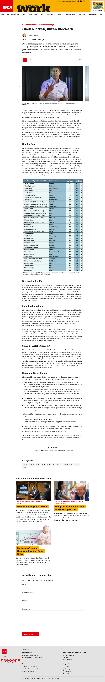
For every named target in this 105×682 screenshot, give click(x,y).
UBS (24, 467)
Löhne (43, 464)
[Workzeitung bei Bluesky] (81, 1)
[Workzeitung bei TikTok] (87, 1)
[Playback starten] (25, 60)
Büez (40, 40)
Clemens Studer (33, 35)
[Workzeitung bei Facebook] (78, 1)
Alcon (25, 464)
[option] (52, 86)
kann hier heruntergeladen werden (41, 368)
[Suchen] (86, 7)
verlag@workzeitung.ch (29, 671)
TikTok (67, 673)
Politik (45, 40)
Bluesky (67, 669)
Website (25, 601)
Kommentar (26, 609)
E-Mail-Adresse (27, 592)
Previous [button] (19, 86)
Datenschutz (55, 678)
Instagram (68, 671)
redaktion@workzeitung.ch (30, 669)
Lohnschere (50, 464)
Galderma (31, 464)
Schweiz (76, 464)
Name (24, 584)
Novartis (58, 464)
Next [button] (85, 86)
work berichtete (49, 332)
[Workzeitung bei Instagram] (84, 1)
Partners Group (67, 464)
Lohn (38, 464)
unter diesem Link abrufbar (71, 113)
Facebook (68, 667)
